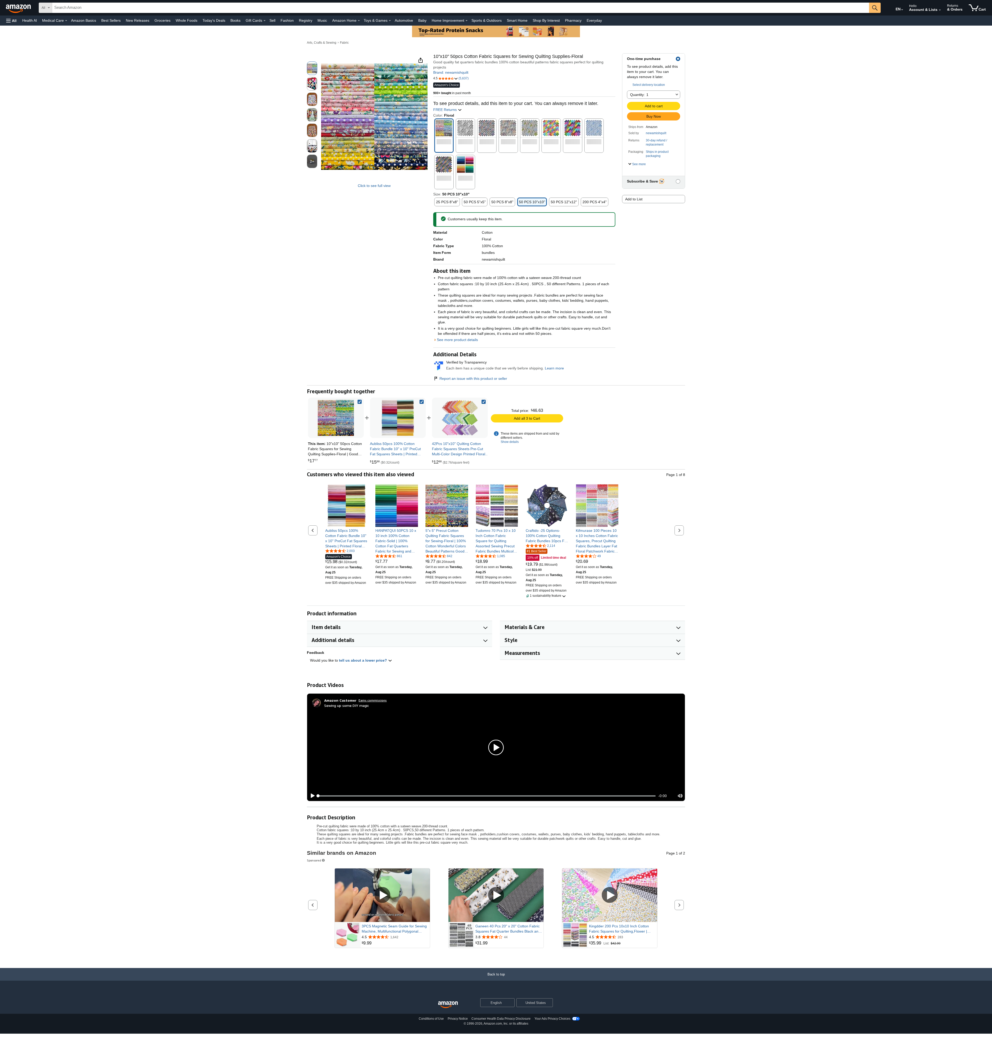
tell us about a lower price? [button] (363, 660)
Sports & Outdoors (486, 20)
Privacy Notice (458, 1018)
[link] (398, 418)
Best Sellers (111, 20)
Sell (272, 20)
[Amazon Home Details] (359, 20)
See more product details (457, 340)
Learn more (554, 368)
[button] (11, 21)
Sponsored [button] (314, 860)
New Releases (137, 20)
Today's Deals (214, 20)
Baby (422, 20)
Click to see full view (374, 186)
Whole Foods (186, 20)
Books (235, 20)
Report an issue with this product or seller (473, 378)
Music (322, 20)
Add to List (633, 199)
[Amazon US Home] (448, 1005)
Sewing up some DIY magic (346, 705)
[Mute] (680, 796)
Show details (510, 442)
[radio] (312, 68)
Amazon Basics (83, 20)
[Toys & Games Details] (390, 20)
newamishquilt (656, 133)
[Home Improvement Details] (467, 20)
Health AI (29, 20)
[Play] (311, 795)
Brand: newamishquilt (450, 72)
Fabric (344, 42)
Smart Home (517, 20)
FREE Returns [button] (445, 110)
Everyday (594, 20)
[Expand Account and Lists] (940, 10)
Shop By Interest (546, 20)
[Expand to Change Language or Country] (902, 9)
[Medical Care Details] (66, 20)
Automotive (404, 20)
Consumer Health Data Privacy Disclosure (501, 1018)
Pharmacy (573, 20)
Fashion (287, 20)
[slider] (487, 795)
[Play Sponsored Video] (382, 895)
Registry (305, 20)
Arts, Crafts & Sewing (321, 42)
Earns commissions (373, 700)
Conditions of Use (431, 1018)
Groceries (162, 20)
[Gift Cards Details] (265, 20)
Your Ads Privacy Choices (552, 1018)
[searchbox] (460, 8)
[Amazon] (19, 7)
